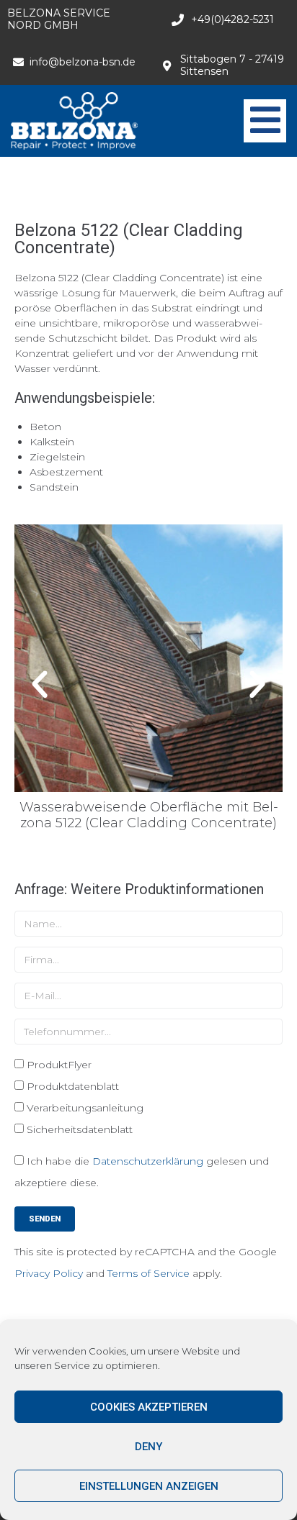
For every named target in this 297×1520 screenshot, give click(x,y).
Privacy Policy (48, 1273)
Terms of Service (148, 1273)
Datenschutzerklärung (147, 1161)
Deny (148, 1446)
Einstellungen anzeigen (148, 1486)
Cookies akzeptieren (149, 1407)
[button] (40, 685)
